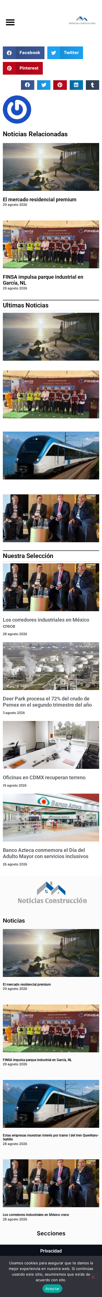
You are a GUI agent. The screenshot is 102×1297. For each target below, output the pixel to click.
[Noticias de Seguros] (76, 21)
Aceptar (52, 1288)
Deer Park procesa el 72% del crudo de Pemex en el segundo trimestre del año (47, 702)
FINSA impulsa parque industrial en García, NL (37, 1060)
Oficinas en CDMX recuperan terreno (44, 777)
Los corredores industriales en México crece (36, 1215)
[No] (93, 1276)
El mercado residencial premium (39, 199)
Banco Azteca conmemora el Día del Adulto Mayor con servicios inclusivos (45, 853)
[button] (10, 22)
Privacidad (51, 1251)
